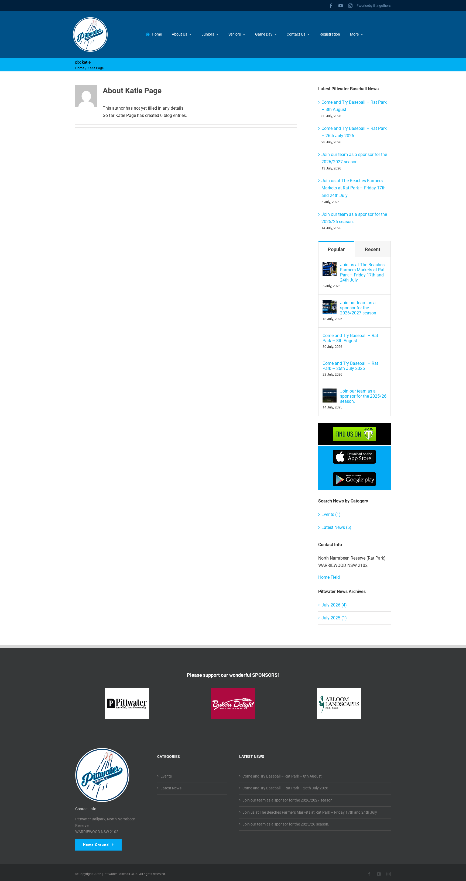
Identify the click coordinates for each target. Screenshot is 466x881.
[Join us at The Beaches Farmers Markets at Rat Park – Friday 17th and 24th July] (330, 265)
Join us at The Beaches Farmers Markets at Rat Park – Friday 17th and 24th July (353, 188)
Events (166, 776)
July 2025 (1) (334, 617)
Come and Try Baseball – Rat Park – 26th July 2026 (350, 366)
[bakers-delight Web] (233, 703)
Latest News (170, 788)
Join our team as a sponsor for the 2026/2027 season (358, 307)
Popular (336, 249)
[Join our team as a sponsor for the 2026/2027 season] (330, 303)
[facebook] (331, 6)
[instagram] (350, 6)
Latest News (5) (336, 527)
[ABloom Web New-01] (339, 703)
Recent (372, 249)
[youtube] (340, 6)
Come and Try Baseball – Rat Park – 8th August (350, 338)
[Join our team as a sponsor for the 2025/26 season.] (330, 392)
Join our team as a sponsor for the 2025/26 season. (363, 396)
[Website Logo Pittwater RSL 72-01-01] (127, 703)
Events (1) (331, 514)
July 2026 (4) (334, 605)
